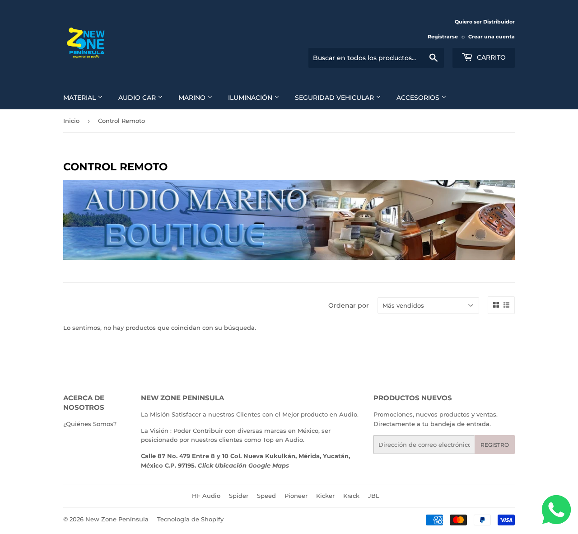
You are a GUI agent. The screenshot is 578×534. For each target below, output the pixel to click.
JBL (373, 495)
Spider (238, 495)
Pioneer (296, 495)
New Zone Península (117, 519)
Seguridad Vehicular (335, 98)
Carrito (490, 57)
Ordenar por (348, 305)
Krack (351, 495)
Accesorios (418, 98)
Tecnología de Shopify (190, 519)
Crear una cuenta (491, 36)
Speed (266, 495)
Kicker (325, 495)
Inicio (71, 120)
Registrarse (443, 36)
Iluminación (251, 98)
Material (80, 98)
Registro (494, 444)
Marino (192, 98)
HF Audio (206, 495)
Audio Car (138, 98)
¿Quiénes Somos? (90, 423)
